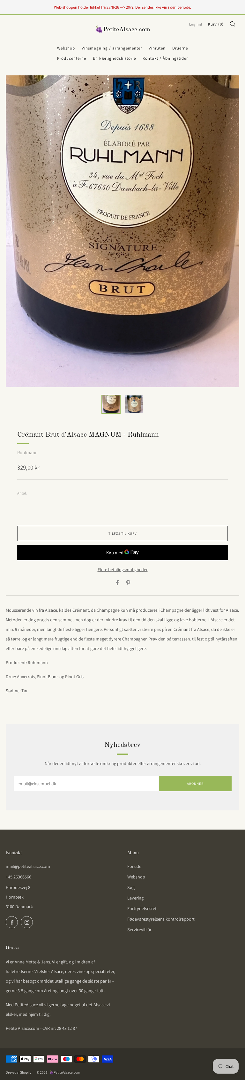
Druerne (180, 48)
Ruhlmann (27, 452)
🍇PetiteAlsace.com (122, 30)
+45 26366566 (18, 877)
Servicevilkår (139, 929)
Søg (131, 887)
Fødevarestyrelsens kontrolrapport (161, 919)
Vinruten (157, 48)
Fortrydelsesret (142, 908)
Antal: (22, 493)
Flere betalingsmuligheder (123, 569)
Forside (134, 866)
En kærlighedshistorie (114, 58)
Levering (135, 898)
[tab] (111, 404)
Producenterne (71, 58)
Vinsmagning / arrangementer (112, 48)
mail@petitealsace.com (28, 866)
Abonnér (195, 783)
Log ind (195, 24)
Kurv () (216, 24)
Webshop (66, 48)
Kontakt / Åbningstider (165, 58)
